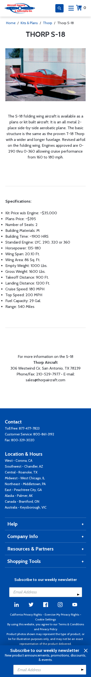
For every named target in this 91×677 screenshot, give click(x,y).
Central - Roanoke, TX (21, 472)
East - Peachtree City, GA (23, 490)
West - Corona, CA (18, 460)
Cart (84, 7)
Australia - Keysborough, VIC (26, 507)
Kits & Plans (29, 23)
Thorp (47, 23)
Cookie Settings (45, 619)
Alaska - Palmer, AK (19, 495)
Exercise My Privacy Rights (62, 614)
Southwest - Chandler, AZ (24, 466)
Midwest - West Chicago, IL (25, 478)
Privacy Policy (48, 629)
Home (11, 23)
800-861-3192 (43, 434)
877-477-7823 (29, 428)
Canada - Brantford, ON (22, 501)
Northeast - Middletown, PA (25, 484)
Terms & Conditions (71, 624)
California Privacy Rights (26, 614)
